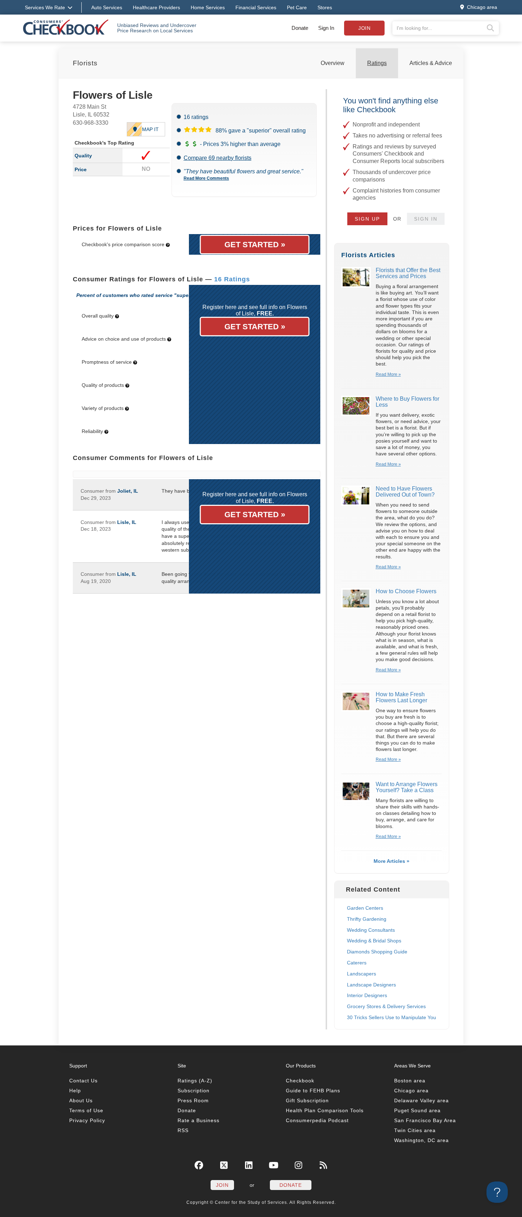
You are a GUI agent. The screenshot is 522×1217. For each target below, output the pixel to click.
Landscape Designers (371, 985)
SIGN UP (367, 219)
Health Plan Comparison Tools (325, 1110)
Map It (150, 129)
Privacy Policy (87, 1120)
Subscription (194, 1090)
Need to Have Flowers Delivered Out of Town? (405, 492)
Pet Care (297, 7)
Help (75, 1090)
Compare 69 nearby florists (217, 158)
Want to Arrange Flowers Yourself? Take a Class (406, 787)
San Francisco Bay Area (425, 1120)
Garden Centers (365, 908)
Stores (324, 7)
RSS (183, 1130)
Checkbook (300, 1080)
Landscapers (361, 974)
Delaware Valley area (421, 1100)
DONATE (290, 1185)
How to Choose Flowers (406, 591)
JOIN (222, 1185)
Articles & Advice (430, 63)
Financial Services (255, 7)
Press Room (193, 1100)
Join (364, 28)
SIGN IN (425, 219)
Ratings (377, 63)
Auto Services (106, 7)
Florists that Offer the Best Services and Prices (408, 273)
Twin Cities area (415, 1130)
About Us (81, 1100)
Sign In (326, 28)
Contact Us (83, 1080)
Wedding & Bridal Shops (374, 940)
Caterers (356, 963)
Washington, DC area (421, 1140)
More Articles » (391, 861)
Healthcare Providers (156, 7)
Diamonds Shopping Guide (377, 951)
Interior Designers (367, 995)
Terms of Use (86, 1110)
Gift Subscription (307, 1100)
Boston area (409, 1080)
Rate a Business (198, 1120)
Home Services (208, 7)
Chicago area (411, 1090)
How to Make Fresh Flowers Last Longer (401, 697)
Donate (300, 28)
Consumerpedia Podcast (317, 1120)
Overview (332, 63)
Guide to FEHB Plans (313, 1090)
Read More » (388, 374)
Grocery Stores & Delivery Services (386, 1006)
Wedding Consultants (371, 930)
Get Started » (254, 244)
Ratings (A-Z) (195, 1080)
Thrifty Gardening (366, 919)
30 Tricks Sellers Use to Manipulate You (391, 1017)
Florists (85, 63)
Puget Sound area (417, 1110)
